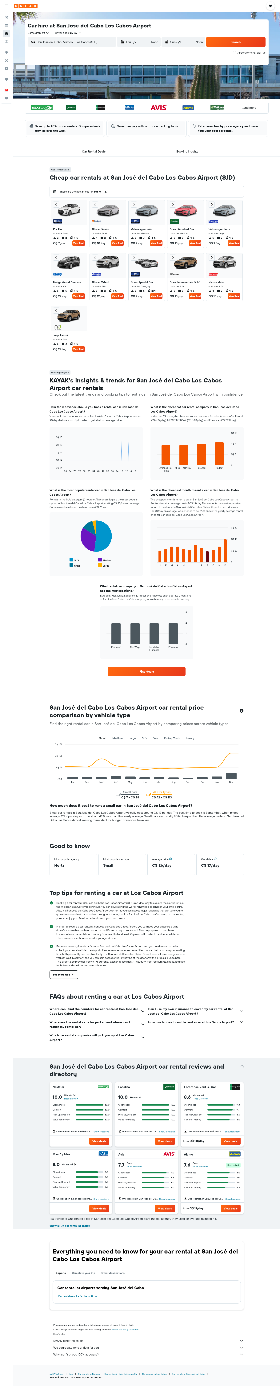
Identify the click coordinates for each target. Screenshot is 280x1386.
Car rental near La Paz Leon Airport (78, 1296)
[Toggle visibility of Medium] (104, 560)
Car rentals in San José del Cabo (188, 1373)
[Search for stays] (6, 25)
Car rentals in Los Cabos (154, 1373)
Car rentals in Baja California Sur (121, 1373)
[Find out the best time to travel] (6, 68)
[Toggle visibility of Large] (103, 565)
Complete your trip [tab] (83, 1273)
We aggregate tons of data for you (76, 1347)
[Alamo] (235, 1154)
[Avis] (169, 1154)
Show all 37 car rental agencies (70, 1225)
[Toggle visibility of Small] (75, 565)
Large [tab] (132, 738)
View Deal (78, 243)
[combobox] (38, 33)
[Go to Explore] (6, 52)
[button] (6, 6)
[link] (147, 671)
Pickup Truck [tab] (172, 738)
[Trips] (6, 79)
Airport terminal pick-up (252, 52)
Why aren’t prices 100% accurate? (76, 1354)
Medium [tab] (117, 738)
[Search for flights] (6, 17)
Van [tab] (155, 738)
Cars (71, 1373)
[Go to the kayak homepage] (26, 6)
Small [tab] (102, 738)
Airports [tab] (61, 1273)
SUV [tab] (144, 738)
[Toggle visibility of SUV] (74, 560)
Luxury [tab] (190, 738)
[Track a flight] (6, 60)
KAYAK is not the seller (68, 1341)
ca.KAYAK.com (57, 1373)
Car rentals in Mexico (89, 1373)
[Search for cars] (6, 33)
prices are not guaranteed (125, 1329)
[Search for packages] (6, 41)
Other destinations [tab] (113, 1273)
